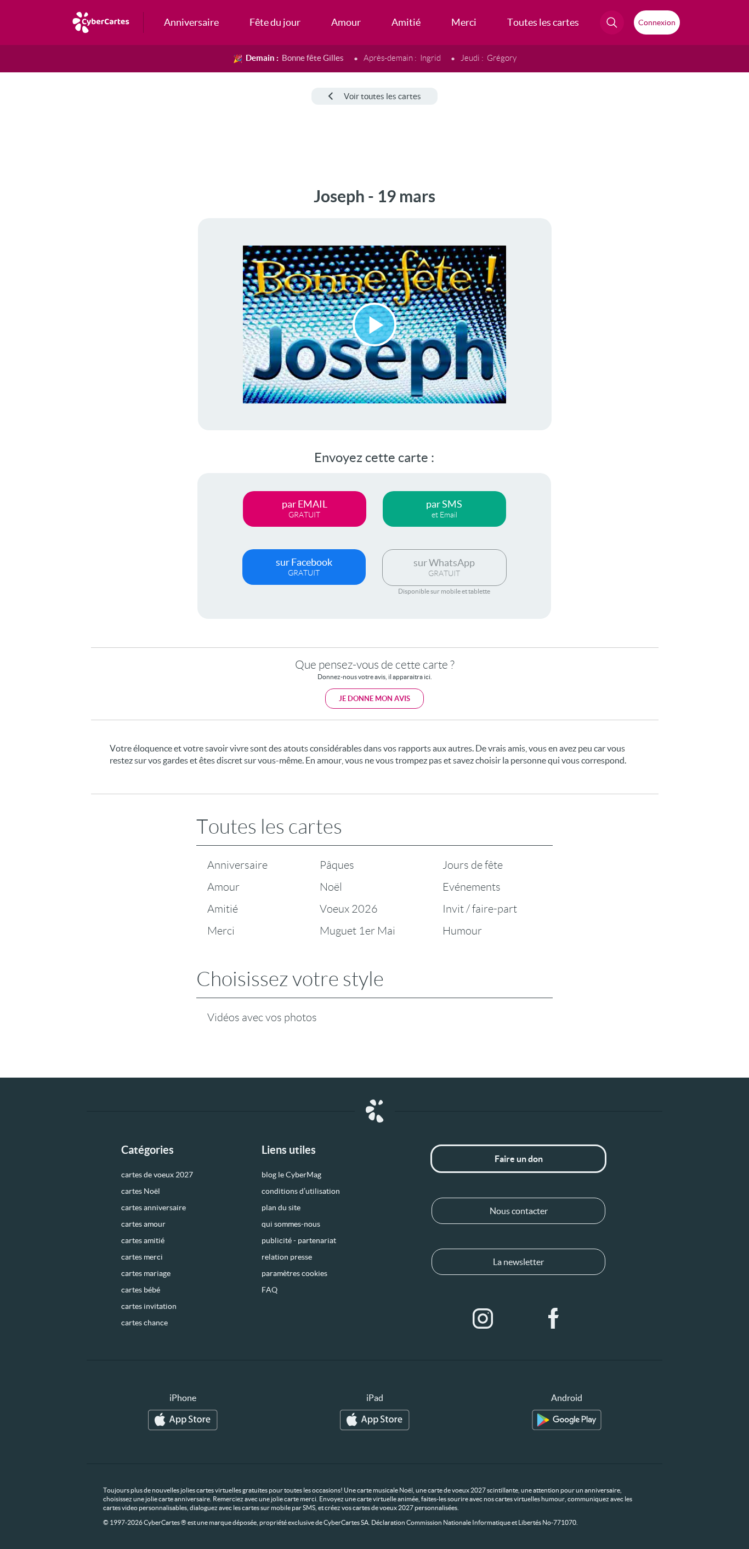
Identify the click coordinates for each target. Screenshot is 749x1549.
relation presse (287, 1256)
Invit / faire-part (479, 909)
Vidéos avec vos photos (262, 1017)
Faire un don (519, 1159)
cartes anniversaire (153, 1207)
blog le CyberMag (291, 1174)
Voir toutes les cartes (382, 96)
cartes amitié (142, 1240)
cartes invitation (149, 1306)
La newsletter (518, 1262)
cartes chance (144, 1322)
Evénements (471, 887)
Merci (221, 931)
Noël (331, 887)
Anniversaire (237, 865)
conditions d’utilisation (301, 1191)
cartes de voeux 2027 (157, 1174)
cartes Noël (140, 1191)
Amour (223, 887)
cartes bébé (140, 1289)
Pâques (337, 865)
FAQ (269, 1289)
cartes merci (142, 1256)
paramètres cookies (294, 1273)
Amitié (222, 909)
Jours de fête (472, 865)
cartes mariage (146, 1273)
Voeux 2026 (349, 909)
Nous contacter (519, 1211)
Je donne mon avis (374, 698)
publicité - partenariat (299, 1240)
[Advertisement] (82, 351)
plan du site (281, 1207)
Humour (462, 931)
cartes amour (143, 1224)
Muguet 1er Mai (357, 931)
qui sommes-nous (291, 1224)
